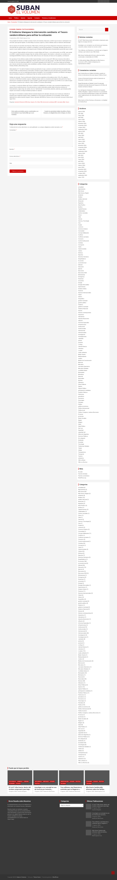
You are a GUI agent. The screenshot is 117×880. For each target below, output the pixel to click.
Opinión (23, 18)
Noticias (80, 380)
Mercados (80, 364)
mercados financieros (84, 366)
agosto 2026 (81, 111)
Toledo (80, 448)
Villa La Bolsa (81, 460)
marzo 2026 (81, 119)
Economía (12, 29)
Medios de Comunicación (85, 360)
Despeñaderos (82, 259)
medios (80, 358)
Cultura (80, 251)
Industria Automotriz (83, 318)
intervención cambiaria (48, 102)
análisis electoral (82, 199)
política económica (28, 29)
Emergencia (81, 276)
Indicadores (81, 316)
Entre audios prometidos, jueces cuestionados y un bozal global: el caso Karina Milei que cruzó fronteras (25, 113)
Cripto (79, 247)
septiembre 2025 (82, 129)
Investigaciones (82, 336)
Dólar (38, 102)
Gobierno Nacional (83, 308)
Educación (81, 267)
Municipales (81, 372)
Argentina (80, 203)
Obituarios (81, 382)
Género (80, 296)
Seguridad (80, 430)
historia (80, 310)
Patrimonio (81, 394)
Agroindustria (81, 189)
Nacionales (81, 378)
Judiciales (80, 338)
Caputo (32, 102)
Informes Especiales (83, 322)
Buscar (106, 29)
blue (29, 102)
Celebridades (81, 211)
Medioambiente (82, 356)
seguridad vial (81, 432)
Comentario (13, 130)
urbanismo (81, 458)
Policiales (80, 402)
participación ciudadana (84, 390)
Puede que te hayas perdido (19, 768)
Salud (79, 424)
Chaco (80, 215)
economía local (82, 263)
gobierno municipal (83, 306)
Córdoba (80, 243)
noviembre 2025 (82, 125)
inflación (80, 320)
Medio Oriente (81, 354)
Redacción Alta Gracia (49, 791)
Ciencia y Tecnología (83, 221)
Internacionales (82, 332)
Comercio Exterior (83, 229)
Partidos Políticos (82, 392)
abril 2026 (80, 117)
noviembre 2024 (82, 147)
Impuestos (81, 314)
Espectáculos (81, 286)
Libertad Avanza (82, 346)
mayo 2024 (81, 159)
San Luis (80, 428)
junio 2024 (81, 157)
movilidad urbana (82, 370)
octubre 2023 (81, 173)
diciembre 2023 (82, 169)
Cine (79, 223)
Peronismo (81, 398)
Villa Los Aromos (82, 462)
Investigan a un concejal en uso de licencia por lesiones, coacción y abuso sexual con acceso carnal (46, 790)
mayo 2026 (81, 115)
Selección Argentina (83, 434)
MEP (56, 102)
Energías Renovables (83, 284)
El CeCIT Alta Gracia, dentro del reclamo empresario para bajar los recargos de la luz (20, 789)
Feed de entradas (82, 474)
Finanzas (18, 29)
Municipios (81, 374)
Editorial (80, 265)
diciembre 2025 (82, 123)
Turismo (80, 456)
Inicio (10, 18)
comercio (80, 227)
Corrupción (81, 245)
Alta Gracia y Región (83, 193)
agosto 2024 (81, 153)
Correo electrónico (15, 156)
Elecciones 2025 (82, 272)
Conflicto (80, 235)
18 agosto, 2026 (39, 791)
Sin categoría (81, 438)
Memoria (80, 362)
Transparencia (82, 452)
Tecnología (81, 444)
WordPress (55, 877)
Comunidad (81, 231)
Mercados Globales (83, 368)
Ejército (80, 268)
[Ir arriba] (113, 872)
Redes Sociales (82, 418)
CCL (36, 102)
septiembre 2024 (82, 151)
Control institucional (83, 241)
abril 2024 (80, 161)
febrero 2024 (81, 165)
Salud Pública (81, 426)
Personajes (81, 400)
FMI (41, 102)
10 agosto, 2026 (90, 791)
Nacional (80, 376)
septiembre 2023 (82, 175)
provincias (81, 416)
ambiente (80, 195)
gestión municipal (82, 300)
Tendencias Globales (83, 446)
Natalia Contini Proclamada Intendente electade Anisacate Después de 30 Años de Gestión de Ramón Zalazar (92, 85)
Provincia (80, 414)
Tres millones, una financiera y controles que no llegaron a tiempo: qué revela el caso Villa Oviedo (71, 790)
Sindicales (80, 440)
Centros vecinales (83, 213)
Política (16, 18)
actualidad (81, 187)
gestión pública (82, 302)
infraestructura (82, 324)
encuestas (81, 280)
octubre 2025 (81, 127)
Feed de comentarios (83, 476)
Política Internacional (83, 408)
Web (11, 163)
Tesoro (67, 102)
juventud (80, 342)
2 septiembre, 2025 (14, 38)
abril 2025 (80, 137)
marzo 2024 (81, 163)
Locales (80, 350)
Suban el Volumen (21, 877)
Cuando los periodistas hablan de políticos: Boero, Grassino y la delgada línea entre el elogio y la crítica (57, 112)
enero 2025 (81, 143)
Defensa (80, 253)
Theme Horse (37, 877)
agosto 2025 (81, 131)
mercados (59, 102)
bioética (80, 207)
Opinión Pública (82, 388)
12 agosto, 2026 (64, 791)
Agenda (30, 18)
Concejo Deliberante (83, 233)
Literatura (80, 348)
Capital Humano (82, 209)
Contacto (37, 18)
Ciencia (80, 219)
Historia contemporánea (84, 312)
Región (80, 420)
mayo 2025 (81, 135)
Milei (64, 102)
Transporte (81, 454)
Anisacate (80, 201)
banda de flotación (19, 102)
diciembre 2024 (82, 145)
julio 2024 (80, 155)
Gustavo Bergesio (22, 791)
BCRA (26, 102)
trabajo (80, 450)
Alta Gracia (81, 191)
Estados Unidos (82, 288)
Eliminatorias (81, 274)
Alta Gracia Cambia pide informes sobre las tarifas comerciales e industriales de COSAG (96, 790)
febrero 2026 (81, 121)
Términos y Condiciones (49, 18)
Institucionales (82, 328)
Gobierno (80, 304)
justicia (80, 340)
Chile (79, 217)
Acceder (80, 472)
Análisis (80, 197)
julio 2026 (80, 113)
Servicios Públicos (83, 436)
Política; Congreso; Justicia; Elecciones (88, 412)
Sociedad (80, 442)
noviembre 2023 (82, 171)
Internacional (81, 330)
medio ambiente (82, 352)
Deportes (80, 255)
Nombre (12, 149)
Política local (81, 410)
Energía (80, 282)
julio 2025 (80, 133)
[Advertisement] (19, 846)
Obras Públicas (82, 384)
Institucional (81, 326)
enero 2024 (81, 167)
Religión (80, 422)
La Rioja (80, 344)
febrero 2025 (81, 141)
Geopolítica (81, 298)
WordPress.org (82, 478)
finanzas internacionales (84, 292)
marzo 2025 (81, 139)
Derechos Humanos (83, 257)
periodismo (81, 396)
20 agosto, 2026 (13, 791)
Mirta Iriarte (81, 100)
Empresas (80, 278)
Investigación (81, 334)
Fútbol (80, 294)
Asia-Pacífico (81, 205)
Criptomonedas (82, 249)
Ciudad (80, 225)
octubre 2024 (81, 149)
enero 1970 (81, 177)
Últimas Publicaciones (95, 801)
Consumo (80, 239)
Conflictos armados (83, 237)
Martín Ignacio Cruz (25, 38)
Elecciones (81, 270)
